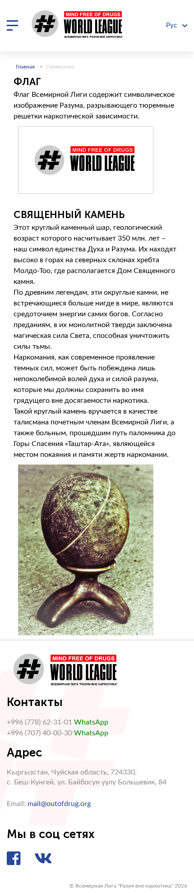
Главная (25, 66)
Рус (172, 25)
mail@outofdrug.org (59, 803)
